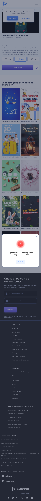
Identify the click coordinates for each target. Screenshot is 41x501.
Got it (20, 262)
